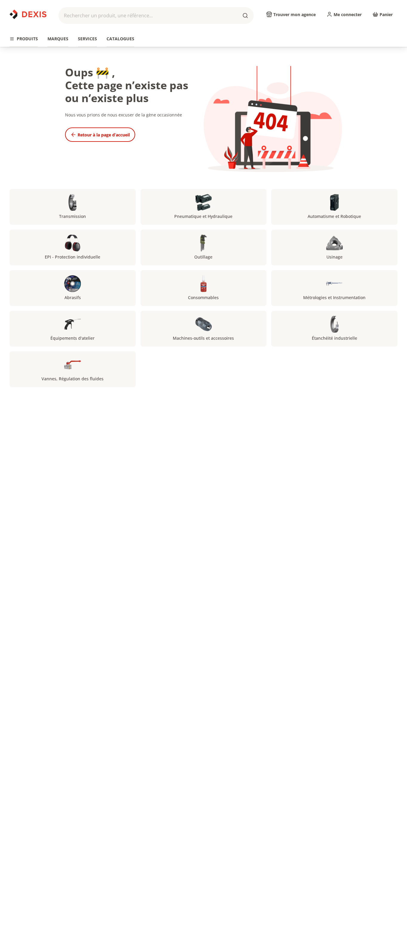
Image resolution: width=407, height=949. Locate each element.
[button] (156, 15)
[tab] (24, 39)
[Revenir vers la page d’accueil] (28, 14)
